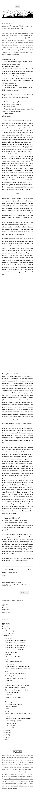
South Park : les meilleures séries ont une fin (18, 685)
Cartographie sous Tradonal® (13, 704)
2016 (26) (5, 607)
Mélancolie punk (9, 702)
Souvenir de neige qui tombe (13, 721)
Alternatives (8, 654)
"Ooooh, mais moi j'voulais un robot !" (16, 673)
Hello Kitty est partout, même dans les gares (9, 572)
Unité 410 (7, 709)
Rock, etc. (7, 683)
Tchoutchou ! (8, 638)
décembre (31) (9, 631)
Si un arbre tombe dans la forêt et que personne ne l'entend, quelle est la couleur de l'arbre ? (17, 668)
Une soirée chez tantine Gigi (13, 697)
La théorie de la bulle (11, 652)
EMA (17, 250)
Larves (30, 570)
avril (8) (6, 739)
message (4, 788)
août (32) (7, 730)
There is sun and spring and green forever (17, 690)
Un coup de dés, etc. (11, 723)
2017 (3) (5, 605)
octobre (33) (8, 636)
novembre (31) (9, 633)
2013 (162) (6, 624)
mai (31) (7, 737)
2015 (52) (5, 610)
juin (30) (7, 735)
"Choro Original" (9, 676)
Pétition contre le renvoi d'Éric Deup (15, 650)
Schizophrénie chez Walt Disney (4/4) (15, 640)
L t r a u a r (8, 699)
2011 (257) (6, 628)
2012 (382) (6, 626)
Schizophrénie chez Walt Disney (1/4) (15, 647)
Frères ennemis (9, 664)
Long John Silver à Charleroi (13, 692)
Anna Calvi (29, 248)
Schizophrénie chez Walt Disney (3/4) (15, 643)
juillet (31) (7, 732)
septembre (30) (9, 728)
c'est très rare (15, 473)
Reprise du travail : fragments (13, 662)
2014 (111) (6, 612)
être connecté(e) (15, 584)
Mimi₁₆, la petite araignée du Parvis (15, 688)
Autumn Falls (14, 262)
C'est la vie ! (8, 695)
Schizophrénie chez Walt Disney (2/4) (15, 645)
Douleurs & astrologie (11, 706)
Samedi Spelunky (10, 725)
